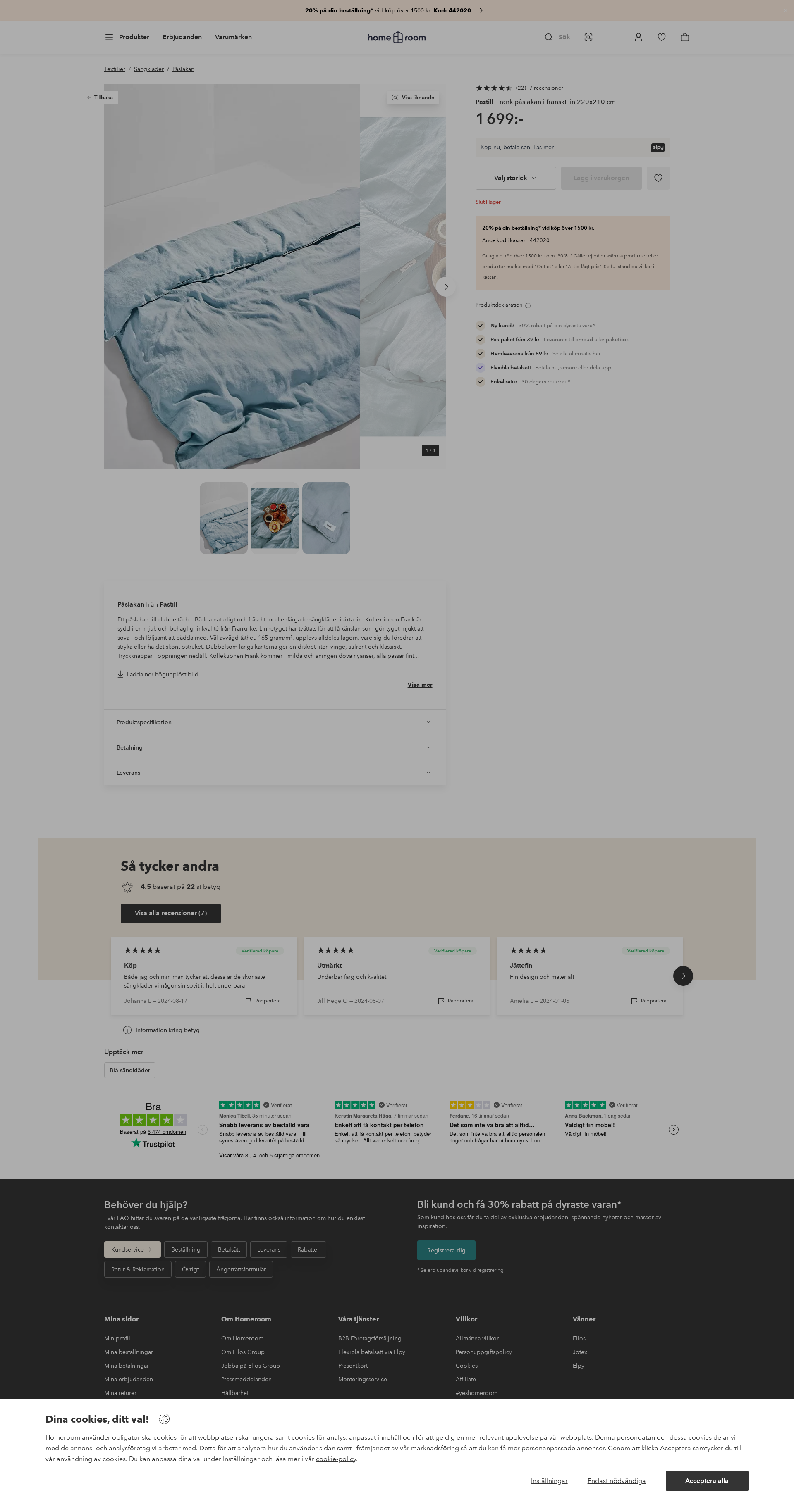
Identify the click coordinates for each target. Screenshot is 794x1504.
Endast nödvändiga (617, 1481)
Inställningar (549, 1481)
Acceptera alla (707, 1481)
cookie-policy (336, 1459)
